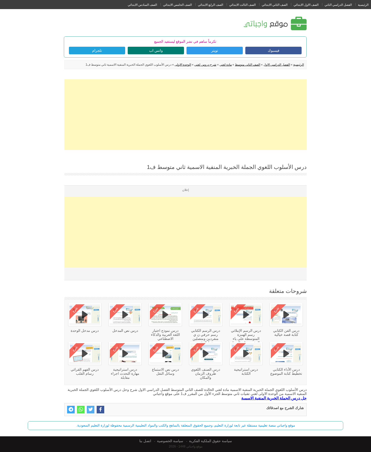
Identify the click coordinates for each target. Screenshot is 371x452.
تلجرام (97, 50)
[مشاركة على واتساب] (81, 409)
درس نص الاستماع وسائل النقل (165, 371)
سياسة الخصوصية (170, 441)
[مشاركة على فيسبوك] (100, 409)
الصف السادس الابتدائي (142, 5)
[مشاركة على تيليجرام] (71, 409)
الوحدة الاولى (183, 64)
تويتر (214, 50)
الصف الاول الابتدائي (306, 5)
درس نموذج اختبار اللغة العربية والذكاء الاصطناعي (165, 335)
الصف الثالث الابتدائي (242, 5)
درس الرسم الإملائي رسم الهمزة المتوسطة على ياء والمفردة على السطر (245, 337)
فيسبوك (273, 50)
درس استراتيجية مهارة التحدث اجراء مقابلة (125, 373)
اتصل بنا (145, 441)
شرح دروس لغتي (205, 64)
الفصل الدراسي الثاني (338, 5)
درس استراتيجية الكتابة (246, 371)
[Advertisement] (185, 114)
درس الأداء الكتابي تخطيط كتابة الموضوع (286, 371)
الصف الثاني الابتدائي (274, 5)
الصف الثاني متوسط (247, 64)
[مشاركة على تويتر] (90, 409)
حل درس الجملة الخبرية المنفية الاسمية (274, 398)
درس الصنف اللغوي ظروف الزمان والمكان (205, 373)
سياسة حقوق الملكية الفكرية (210, 441)
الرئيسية (363, 5)
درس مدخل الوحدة (85, 331)
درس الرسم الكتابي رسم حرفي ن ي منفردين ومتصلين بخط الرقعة (205, 337)
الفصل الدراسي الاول (276, 64)
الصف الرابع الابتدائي (210, 5)
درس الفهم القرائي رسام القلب (85, 371)
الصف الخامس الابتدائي (177, 5)
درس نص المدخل (125, 331)
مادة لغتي (226, 64)
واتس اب (156, 50)
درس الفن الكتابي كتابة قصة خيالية (286, 333)
